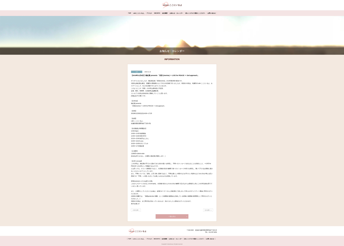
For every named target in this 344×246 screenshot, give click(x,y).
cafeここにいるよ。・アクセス (142, 239)
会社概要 (164, 239)
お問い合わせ (210, 239)
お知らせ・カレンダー (175, 239)
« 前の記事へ (135, 210)
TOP (129, 239)
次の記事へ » (208, 210)
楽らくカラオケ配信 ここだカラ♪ (194, 239)
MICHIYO (157, 239)
